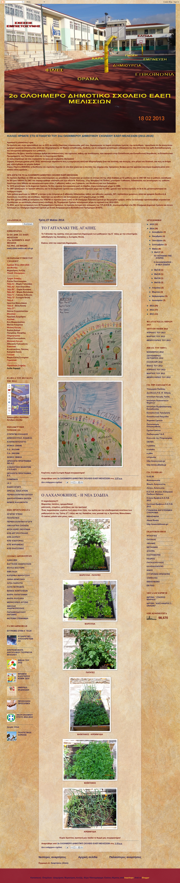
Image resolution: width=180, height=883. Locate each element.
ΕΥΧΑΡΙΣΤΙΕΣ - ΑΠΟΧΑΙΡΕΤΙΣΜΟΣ (25, 638)
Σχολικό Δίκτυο (154, 430)
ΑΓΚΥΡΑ (151, 551)
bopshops (129, 878)
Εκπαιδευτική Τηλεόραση (158, 413)
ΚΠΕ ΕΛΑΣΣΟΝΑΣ (15, 548)
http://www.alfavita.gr (156, 465)
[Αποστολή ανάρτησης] (67, 482)
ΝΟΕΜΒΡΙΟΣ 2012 (155, 352)
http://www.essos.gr (156, 461)
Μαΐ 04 (157, 278)
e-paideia (151, 446)
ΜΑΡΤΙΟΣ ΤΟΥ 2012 (156, 373)
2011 (152, 314)
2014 (152, 229)
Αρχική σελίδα (87, 857)
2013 (152, 306)
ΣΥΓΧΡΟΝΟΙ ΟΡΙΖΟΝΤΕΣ (158, 574)
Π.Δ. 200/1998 (13, 453)
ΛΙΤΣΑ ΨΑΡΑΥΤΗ (15, 583)
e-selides (151, 449)
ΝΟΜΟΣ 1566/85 (14, 446)
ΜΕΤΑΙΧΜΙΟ (152, 547)
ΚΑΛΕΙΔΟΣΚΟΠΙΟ (155, 566)
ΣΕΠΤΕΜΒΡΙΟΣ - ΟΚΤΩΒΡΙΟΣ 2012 (155, 357)
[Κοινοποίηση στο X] (77, 482)
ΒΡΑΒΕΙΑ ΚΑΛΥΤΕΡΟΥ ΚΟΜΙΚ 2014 (24, 676)
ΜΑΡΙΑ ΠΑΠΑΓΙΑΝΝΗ (17, 595)
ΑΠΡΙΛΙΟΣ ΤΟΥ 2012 (156, 370)
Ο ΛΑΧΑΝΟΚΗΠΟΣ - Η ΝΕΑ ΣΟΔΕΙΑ (74, 494)
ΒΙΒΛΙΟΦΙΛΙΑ (153, 516)
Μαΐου (155, 249)
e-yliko (150, 453)
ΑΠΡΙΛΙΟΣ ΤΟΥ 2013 (156, 333)
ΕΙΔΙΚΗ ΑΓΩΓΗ (14, 487)
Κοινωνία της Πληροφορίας (159, 438)
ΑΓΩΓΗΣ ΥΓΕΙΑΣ (15, 514)
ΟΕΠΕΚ (150, 442)
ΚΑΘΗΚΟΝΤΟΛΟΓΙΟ (16, 442)
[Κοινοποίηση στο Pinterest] (82, 482)
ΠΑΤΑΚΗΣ (151, 540)
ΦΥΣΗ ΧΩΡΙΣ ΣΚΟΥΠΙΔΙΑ (18, 529)
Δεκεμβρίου (157, 232)
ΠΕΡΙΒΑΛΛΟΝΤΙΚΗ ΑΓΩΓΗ (19, 522)
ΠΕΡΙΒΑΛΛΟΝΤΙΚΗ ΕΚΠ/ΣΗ (20, 495)
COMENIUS (12, 479)
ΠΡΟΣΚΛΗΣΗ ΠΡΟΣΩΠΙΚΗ (24, 702)
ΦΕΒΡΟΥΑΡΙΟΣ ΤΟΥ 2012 (159, 377)
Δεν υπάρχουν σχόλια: (52, 482)
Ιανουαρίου (157, 300)
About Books (153, 520)
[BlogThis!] (74, 482)
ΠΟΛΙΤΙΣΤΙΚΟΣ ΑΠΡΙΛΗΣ (24, 734)
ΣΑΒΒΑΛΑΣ (152, 578)
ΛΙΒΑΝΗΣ (151, 543)
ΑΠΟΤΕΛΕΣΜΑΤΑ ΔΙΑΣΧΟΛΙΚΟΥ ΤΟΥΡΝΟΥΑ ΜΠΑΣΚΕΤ (19, 652)
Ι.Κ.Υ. (9, 483)
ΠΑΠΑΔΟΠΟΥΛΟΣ (155, 563)
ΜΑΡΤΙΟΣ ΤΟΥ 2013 (156, 336)
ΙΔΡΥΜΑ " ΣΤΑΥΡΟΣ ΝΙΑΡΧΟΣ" (156, 598)
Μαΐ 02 (157, 282)
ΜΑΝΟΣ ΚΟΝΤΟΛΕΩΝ (17, 591)
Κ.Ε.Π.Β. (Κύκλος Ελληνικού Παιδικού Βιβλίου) (160, 493)
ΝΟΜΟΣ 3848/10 (14, 457)
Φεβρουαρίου (158, 296)
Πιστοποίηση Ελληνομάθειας (154, 425)
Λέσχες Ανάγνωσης (156, 488)
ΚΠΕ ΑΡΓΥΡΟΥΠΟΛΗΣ (17, 533)
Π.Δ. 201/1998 (13, 449)
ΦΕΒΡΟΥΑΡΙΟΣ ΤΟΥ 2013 (159, 340)
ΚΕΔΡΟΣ (151, 559)
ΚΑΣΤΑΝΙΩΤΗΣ (154, 555)
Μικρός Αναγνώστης (156, 484)
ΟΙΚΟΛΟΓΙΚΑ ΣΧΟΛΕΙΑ (18, 526)
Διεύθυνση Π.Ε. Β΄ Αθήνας (159, 393)
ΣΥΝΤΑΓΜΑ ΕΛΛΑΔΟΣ (17, 434)
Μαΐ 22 (157, 270)
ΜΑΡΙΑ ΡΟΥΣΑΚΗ (15, 598)
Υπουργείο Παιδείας (156, 389)
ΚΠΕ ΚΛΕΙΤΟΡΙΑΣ (15, 541)
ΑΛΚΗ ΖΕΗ (12, 560)
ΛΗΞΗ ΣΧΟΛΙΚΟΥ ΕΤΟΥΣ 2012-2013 (24, 716)
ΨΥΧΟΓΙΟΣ (152, 536)
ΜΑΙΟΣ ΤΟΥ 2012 (154, 366)
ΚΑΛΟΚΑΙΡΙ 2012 (154, 362)
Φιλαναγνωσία (153, 480)
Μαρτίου (156, 292)
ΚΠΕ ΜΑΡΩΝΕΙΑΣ (15, 545)
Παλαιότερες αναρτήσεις (125, 857)
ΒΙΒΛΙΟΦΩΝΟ (153, 582)
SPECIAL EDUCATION (17, 491)
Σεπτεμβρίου (158, 245)
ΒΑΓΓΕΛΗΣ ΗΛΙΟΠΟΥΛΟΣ (19, 564)
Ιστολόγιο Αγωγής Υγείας (158, 397)
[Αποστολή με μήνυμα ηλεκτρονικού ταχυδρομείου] (71, 482)
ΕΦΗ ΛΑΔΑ (12, 572)
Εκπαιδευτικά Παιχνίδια (158, 417)
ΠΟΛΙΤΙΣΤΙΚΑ (13, 518)
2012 (152, 310)
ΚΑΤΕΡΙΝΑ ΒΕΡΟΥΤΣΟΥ (18, 575)
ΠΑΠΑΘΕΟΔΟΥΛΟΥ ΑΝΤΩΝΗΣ (16, 613)
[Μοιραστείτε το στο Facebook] (79, 482)
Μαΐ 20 (157, 274)
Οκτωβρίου (157, 240)
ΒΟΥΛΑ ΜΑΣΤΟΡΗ (15, 568)
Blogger (145, 878)
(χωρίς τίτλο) (13, 727)
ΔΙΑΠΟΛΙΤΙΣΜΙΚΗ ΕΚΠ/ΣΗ (19, 498)
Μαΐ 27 (157, 252)
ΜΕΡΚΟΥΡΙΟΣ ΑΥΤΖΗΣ (17, 602)
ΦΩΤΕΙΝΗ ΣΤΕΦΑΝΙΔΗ (17, 618)
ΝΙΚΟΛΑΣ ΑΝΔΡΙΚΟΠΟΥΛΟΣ (15, 607)
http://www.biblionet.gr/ (157, 524)
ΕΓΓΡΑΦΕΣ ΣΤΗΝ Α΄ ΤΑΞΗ (19, 631)
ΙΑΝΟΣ (150, 570)
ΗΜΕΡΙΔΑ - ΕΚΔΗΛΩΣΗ (23, 688)
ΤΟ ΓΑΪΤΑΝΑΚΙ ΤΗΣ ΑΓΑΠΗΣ (68, 227)
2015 (152, 224)
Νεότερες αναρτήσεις (52, 857)
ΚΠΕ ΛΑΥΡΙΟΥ (13, 537)
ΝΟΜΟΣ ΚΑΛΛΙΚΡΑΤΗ (17, 502)
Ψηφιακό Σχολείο (154, 420)
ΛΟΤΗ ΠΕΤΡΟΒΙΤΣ (15, 587)
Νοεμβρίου (157, 236)
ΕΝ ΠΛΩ (150, 586)
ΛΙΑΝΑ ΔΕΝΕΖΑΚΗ (16, 579)
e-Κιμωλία (151, 457)
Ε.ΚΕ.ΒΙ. (150, 477)
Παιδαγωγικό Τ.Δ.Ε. (156, 434)
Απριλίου (156, 288)
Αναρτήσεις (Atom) (59, 863)
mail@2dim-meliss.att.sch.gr (20, 248)
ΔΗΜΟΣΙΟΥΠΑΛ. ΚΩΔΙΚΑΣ (19, 438)
